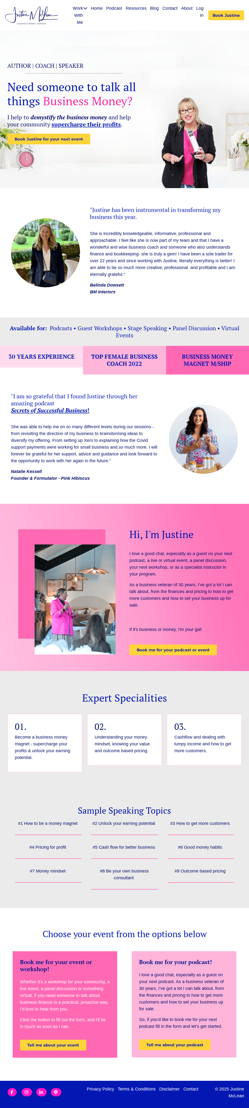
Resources (136, 8)
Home (97, 8)
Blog (154, 8)
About (187, 8)
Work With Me (78, 15)
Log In (200, 12)
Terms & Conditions (137, 1089)
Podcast (114, 8)
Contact (170, 8)
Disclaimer (169, 1089)
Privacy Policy (100, 1089)
